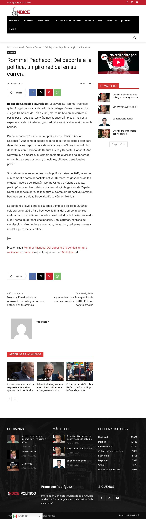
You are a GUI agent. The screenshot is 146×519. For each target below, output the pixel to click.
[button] (135, 38)
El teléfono (27, 464)
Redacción (42, 321)
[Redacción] (21, 329)
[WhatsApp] (57, 92)
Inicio (9, 47)
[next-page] (15, 399)
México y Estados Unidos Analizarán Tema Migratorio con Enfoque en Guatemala (26, 301)
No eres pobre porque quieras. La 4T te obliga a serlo (34, 439)
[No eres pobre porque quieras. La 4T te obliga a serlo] (13, 439)
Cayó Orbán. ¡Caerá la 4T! (125, 107)
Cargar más (117, 144)
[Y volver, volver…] (13, 454)
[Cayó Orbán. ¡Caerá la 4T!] (104, 109)
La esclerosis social (123, 119)
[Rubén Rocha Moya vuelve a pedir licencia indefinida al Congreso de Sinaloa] (50, 371)
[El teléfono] (13, 466)
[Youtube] (137, 3)
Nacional (19, 47)
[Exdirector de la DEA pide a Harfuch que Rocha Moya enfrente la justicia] (79, 371)
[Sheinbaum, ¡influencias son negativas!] (104, 133)
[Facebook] (127, 3)
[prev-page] (9, 399)
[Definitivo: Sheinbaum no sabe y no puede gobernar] (104, 97)
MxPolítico (68, 252)
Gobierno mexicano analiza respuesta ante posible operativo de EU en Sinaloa (20, 387)
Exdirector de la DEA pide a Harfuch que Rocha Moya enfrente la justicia (79, 387)
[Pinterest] (49, 92)
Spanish (22, 515)
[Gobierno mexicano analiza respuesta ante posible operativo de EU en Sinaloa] (20, 371)
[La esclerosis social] (104, 121)
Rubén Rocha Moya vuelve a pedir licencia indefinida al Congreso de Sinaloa (50, 387)
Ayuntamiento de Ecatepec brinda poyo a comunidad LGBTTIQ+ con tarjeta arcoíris (73, 301)
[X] (132, 3)
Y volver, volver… (29, 451)
